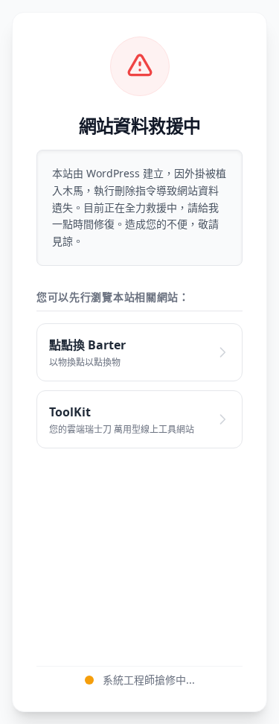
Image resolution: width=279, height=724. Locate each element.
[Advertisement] (139, 549)
